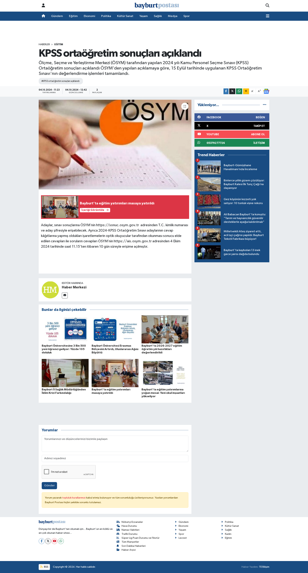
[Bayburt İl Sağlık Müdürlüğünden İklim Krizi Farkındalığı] (65, 372)
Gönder (49, 485)
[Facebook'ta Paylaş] (226, 91)
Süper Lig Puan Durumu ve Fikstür (141, 538)
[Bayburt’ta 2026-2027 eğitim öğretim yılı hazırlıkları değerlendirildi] (165, 329)
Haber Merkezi (74, 287)
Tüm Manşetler (130, 541)
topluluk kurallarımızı (74, 497)
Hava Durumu (129, 526)
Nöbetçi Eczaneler (132, 522)
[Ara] (267, 5)
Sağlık (158, 16)
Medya (172, 16)
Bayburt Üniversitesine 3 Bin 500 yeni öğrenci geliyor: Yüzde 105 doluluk (64, 349)
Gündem (57, 16)
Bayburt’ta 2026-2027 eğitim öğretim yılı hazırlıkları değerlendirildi (162, 349)
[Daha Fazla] (246, 91)
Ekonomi (89, 16)
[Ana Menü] (267, 16)
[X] (48, 541)
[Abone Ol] (266, 91)
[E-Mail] (65, 295)
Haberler (44, 44)
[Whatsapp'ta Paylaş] (239, 91)
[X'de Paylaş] (232, 91)
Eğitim (73, 16)
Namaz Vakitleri (130, 530)
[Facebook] (42, 541)
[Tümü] (264, 104)
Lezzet (183, 538)
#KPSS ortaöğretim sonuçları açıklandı (60, 81)
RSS (45, 566)
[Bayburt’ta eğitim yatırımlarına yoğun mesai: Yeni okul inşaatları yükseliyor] (165, 372)
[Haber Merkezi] (50, 289)
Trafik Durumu (129, 534)
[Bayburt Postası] (157, 6)
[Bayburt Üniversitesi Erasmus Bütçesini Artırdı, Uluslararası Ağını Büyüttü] (115, 329)
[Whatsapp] (61, 541)
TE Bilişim (264, 566)
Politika (106, 16)
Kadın (228, 534)
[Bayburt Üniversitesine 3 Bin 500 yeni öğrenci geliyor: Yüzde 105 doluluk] (65, 329)
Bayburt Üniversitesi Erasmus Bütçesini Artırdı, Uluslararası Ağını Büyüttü (115, 349)
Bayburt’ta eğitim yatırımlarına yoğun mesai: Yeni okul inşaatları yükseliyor (163, 393)
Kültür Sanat (125, 16)
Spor (186, 16)
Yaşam (143, 16)
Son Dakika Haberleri (134, 546)
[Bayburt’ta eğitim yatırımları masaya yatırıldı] (115, 372)
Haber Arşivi (129, 550)
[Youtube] (54, 541)
